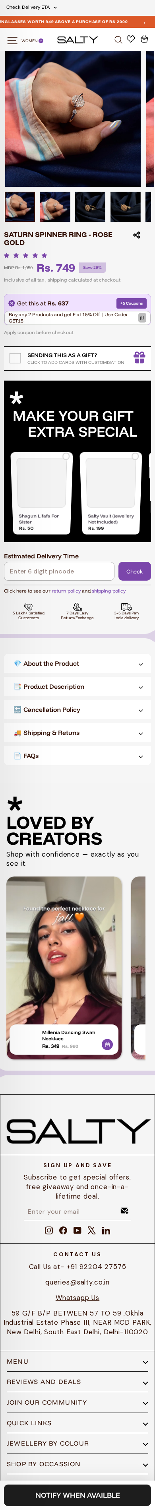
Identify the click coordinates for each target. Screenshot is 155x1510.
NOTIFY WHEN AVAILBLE (77, 1495)
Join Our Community (47, 1402)
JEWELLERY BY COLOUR (48, 1443)
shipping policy (109, 591)
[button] (27, 255)
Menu (18, 1361)
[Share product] (136, 235)
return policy (66, 591)
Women (30, 40)
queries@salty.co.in (77, 1282)
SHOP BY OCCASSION (44, 1464)
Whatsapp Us (77, 1297)
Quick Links (29, 1423)
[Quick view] (107, 1043)
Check (134, 571)
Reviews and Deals (44, 1382)
